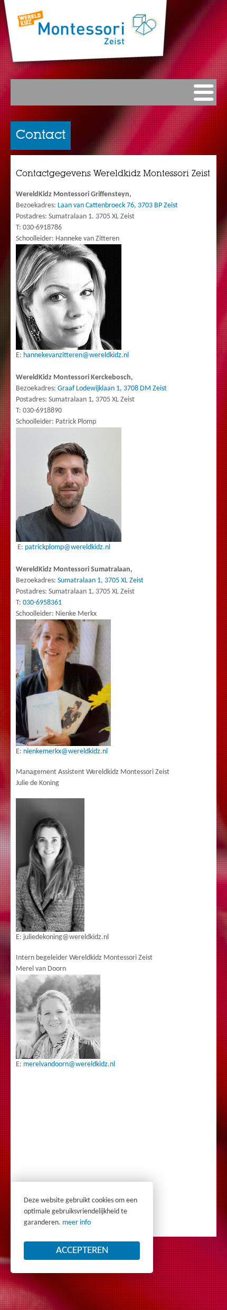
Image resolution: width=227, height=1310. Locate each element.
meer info (76, 1223)
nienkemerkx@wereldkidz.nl (65, 752)
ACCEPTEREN (82, 1251)
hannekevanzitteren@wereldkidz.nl (76, 355)
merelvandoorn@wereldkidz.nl (69, 1064)
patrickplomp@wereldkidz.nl (67, 547)
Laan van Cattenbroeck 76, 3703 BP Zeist (117, 205)
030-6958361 (42, 603)
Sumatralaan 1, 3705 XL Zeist (100, 581)
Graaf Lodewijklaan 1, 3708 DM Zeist (112, 389)
